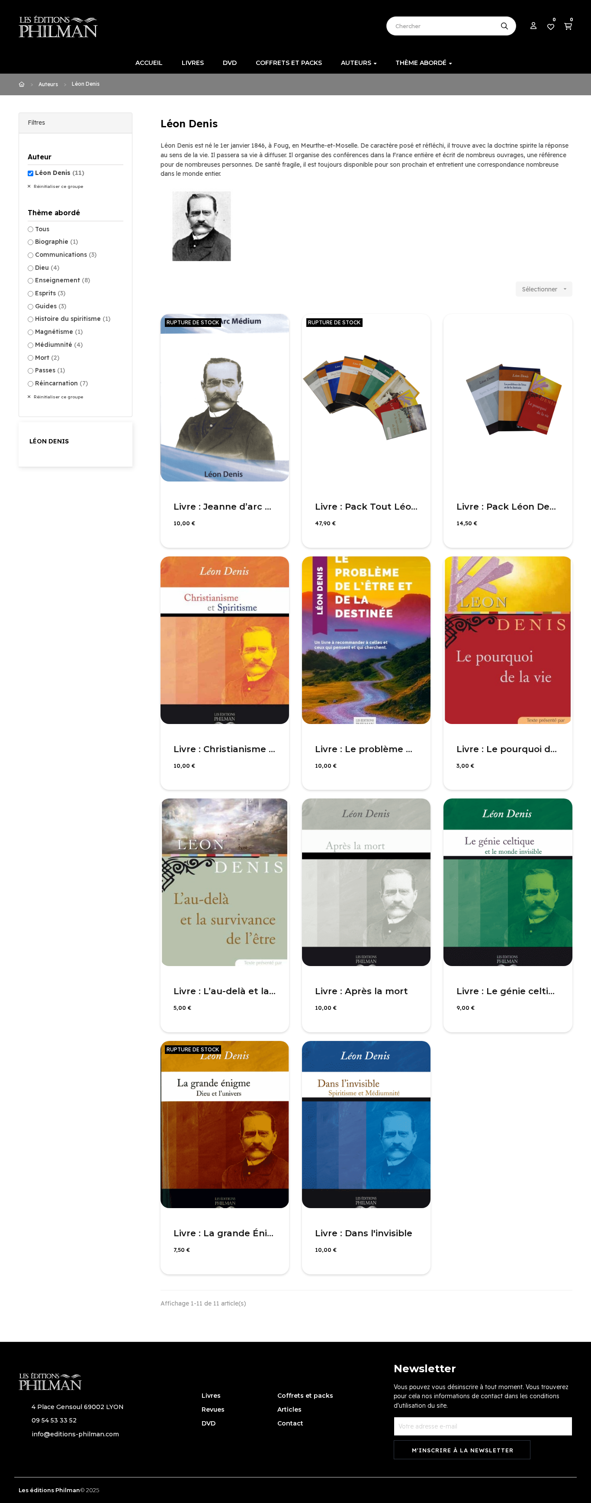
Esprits (50, 293)
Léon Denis (59, 173)
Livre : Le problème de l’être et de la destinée (366, 749)
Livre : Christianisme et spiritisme (224, 749)
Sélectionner (545, 289)
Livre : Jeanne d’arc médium (224, 506)
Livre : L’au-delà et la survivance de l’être (224, 991)
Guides (50, 306)
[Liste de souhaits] (273, 329)
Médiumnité (59, 345)
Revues (213, 1409)
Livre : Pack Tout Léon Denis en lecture (366, 506)
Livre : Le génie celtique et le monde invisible (507, 991)
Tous (42, 229)
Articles (289, 1409)
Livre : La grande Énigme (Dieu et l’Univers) (224, 1233)
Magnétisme (59, 332)
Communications (65, 255)
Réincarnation (61, 383)
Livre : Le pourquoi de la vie (507, 749)
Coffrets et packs (305, 1396)
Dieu (47, 268)
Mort (47, 358)
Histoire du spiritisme (72, 319)
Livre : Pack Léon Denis (507, 506)
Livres (211, 1396)
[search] (504, 26)
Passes (50, 370)
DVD (208, 1423)
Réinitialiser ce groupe (57, 186)
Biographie (56, 242)
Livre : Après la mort (361, 991)
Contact (290, 1423)
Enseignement (62, 280)
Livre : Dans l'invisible (363, 1233)
